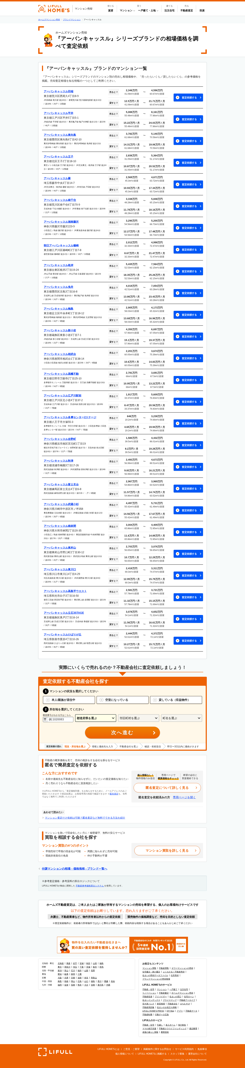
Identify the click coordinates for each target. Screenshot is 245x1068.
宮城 (82, 963)
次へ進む (122, 732)
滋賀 (80, 978)
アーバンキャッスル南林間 (60, 525)
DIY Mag (170, 1011)
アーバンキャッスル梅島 (58, 308)
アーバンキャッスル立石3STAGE (64, 612)
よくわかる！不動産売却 (174, 972)
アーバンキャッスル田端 (58, 91)
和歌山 (94, 978)
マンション (162, 989)
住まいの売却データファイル (155, 975)
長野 (93, 970)
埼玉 (75, 967)
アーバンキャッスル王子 (58, 156)
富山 (66, 970)
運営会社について (197, 1053)
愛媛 (106, 981)
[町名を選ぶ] (181, 718)
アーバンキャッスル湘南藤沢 (61, 221)
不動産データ (191, 1011)
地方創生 (182, 1025)
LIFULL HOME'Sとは (108, 1049)
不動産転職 (147, 1014)
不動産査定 (186, 10)
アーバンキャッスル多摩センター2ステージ (70, 417)
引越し (160, 1025)
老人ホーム (170, 1025)
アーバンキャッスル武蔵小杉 (61, 504)
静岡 (73, 974)
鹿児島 (100, 985)
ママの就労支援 (149, 1028)
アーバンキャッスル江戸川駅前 (62, 395)
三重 (80, 974)
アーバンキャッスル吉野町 (60, 438)
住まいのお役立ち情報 (167, 1007)
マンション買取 (149, 968)
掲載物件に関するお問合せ (157, 1049)
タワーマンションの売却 (182, 968)
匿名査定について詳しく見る (167, 788)
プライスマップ (170, 1000)
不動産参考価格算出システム (90, 885)
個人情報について (124, 1053)
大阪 (60, 978)
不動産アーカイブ (187, 1000)
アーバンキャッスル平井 (58, 113)
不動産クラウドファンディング (173, 1028)
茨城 (88, 967)
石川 (73, 970)
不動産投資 (147, 996)
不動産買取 (164, 968)
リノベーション (149, 993)
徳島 (93, 981)
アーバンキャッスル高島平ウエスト (65, 591)
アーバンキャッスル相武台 (60, 354)
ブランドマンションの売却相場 (156, 979)
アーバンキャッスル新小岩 (60, 330)
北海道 (61, 963)
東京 (60, 967)
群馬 (101, 967)
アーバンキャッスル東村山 (60, 547)
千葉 (82, 967)
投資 (202, 10)
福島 (101, 963)
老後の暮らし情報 (150, 1032)
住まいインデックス (151, 1000)
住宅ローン (189, 996)
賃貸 (110, 10)
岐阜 (66, 974)
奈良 (86, 978)
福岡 (60, 985)
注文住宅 (169, 10)
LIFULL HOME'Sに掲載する (152, 1053)
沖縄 (108, 985)
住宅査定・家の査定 (151, 972)
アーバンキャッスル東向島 (60, 134)
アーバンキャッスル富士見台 (61, 484)
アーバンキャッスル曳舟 (58, 286)
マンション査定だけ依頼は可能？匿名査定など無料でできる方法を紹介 (85, 817)
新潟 (60, 970)
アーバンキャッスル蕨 (57, 178)
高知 (113, 981)
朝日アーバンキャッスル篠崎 (61, 245)
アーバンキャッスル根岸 (58, 265)
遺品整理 (193, 1028)
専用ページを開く (184, 797)
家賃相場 (161, 1004)
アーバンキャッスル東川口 (60, 569)
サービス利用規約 (184, 1049)
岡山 (73, 981)
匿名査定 (114, 794)
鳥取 (60, 981)
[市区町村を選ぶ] (138, 718)
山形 (95, 963)
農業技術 (165, 1032)
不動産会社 (172, 1004)
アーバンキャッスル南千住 (60, 199)
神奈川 (67, 967)
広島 (80, 981)
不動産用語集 (148, 1007)
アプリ (180, 1011)
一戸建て (173, 989)
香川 (100, 981)
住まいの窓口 (175, 996)
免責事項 (202, 1049)
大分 (86, 985)
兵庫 (66, 978)
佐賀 (66, 985)
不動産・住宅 (148, 989)
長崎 (73, 985)
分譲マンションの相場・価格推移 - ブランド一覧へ (74, 868)
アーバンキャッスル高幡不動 (61, 373)
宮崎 (93, 985)
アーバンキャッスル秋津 (58, 460)
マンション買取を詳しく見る (167, 850)
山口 (86, 981)
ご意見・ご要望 (131, 1049)
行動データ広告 (162, 1014)
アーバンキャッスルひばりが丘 (62, 634)
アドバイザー (161, 996)
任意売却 (175, 975)
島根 (66, 981)
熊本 (80, 985)
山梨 (86, 970)
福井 (80, 970)
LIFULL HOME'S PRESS (153, 1011)
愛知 (60, 974)
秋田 (88, 963)
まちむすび (185, 1004)
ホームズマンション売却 (182, 993)
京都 (73, 978)
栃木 (95, 967)
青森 (68, 963)
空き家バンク (148, 1004)
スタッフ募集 (177, 1053)
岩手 (75, 963)
